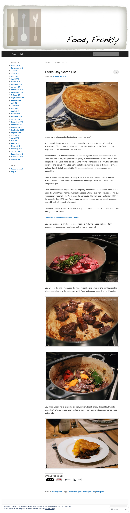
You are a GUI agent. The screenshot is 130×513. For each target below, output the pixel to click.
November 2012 (17, 156)
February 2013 (16, 148)
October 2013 (16, 127)
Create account (17, 169)
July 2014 (15, 103)
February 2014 (16, 116)
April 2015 (15, 79)
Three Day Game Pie (60, 71)
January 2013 (16, 151)
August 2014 (16, 100)
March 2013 (15, 146)
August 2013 (16, 132)
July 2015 (15, 70)
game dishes (83, 491)
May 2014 (14, 108)
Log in (13, 171)
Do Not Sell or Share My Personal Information (83, 504)
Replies (100, 491)
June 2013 (15, 138)
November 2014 (17, 92)
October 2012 (16, 159)
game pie (91, 491)
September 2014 (17, 97)
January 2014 (16, 119)
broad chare (73, 491)
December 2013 (17, 122)
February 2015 (16, 84)
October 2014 (16, 95)
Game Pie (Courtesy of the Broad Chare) (62, 217)
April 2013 (15, 143)
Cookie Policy (50, 509)
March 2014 (15, 113)
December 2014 (17, 89)
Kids (21, 54)
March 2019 (15, 65)
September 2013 (17, 130)
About (14, 54)
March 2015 (15, 81)
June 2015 (15, 73)
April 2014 (15, 111)
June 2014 (15, 105)
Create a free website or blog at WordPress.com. (48, 504)
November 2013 (17, 124)
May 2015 (14, 76)
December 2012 (17, 154)
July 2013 (15, 135)
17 (116, 72)
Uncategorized (57, 491)
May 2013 (14, 140)
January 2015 (16, 87)
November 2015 (17, 68)
